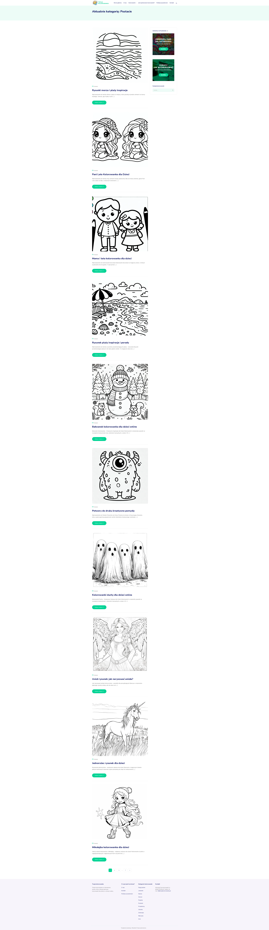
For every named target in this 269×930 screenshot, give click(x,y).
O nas (125, 2)
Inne (139, 919)
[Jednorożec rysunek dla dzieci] (120, 729)
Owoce (140, 897)
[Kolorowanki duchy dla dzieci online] (120, 561)
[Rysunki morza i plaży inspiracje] (120, 56)
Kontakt (172, 2)
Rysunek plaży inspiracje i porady (110, 342)
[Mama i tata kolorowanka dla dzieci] (120, 224)
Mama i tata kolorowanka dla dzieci (112, 258)
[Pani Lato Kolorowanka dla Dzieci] (120, 140)
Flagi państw (141, 887)
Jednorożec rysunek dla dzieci (108, 763)
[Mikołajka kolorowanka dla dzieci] (120, 813)
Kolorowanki (132, 2)
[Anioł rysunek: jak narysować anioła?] (120, 645)
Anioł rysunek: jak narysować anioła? (112, 679)
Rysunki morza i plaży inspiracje (110, 90)
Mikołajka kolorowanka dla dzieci (110, 847)
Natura (140, 893)
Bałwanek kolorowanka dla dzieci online (114, 426)
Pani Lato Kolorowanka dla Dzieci (110, 174)
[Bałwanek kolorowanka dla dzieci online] (120, 393)
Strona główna (118, 2)
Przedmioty (141, 906)
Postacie (96, 86)
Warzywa (140, 916)
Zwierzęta (141, 912)
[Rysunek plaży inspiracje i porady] (120, 308)
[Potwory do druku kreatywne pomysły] (120, 477)
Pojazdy (140, 900)
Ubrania (140, 909)
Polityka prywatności (162, 2)
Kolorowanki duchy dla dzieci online (112, 595)
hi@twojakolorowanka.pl (164, 891)
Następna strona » (129, 870)
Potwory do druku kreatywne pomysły (113, 510)
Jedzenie (140, 890)
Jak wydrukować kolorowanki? (146, 2)
